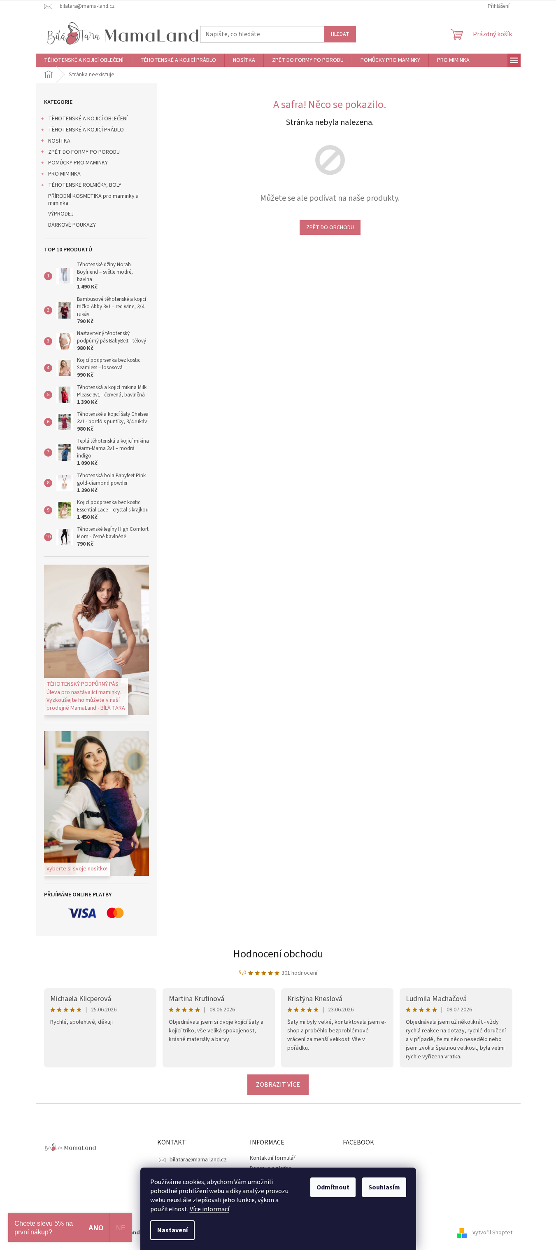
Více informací (209, 1209)
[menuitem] (84, 60)
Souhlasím (384, 1187)
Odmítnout (332, 1187)
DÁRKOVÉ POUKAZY (72, 225)
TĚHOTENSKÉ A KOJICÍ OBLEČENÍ (88, 119)
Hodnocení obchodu (278, 954)
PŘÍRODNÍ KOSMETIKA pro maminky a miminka (93, 199)
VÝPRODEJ (61, 214)
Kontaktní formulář (272, 1158)
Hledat (340, 34)
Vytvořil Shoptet (492, 1233)
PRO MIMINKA (64, 174)
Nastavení (172, 1230)
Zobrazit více (278, 1084)
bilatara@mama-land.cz (198, 1160)
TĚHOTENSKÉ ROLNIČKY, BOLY (84, 185)
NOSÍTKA (59, 141)
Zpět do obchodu (330, 227)
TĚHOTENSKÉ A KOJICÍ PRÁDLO (86, 130)
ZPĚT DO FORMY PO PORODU (84, 152)
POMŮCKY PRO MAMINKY (78, 163)
